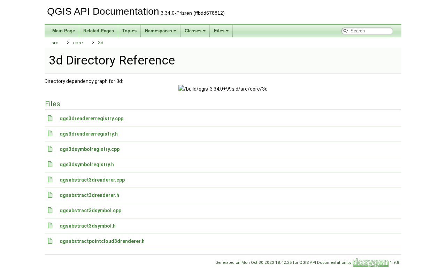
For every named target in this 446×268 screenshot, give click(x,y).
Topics (129, 30)
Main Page (63, 30)
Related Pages (98, 30)
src (55, 42)
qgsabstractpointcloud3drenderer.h (102, 241)
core (78, 42)
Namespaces (158, 30)
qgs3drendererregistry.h (89, 134)
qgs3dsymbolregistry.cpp (90, 149)
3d (100, 42)
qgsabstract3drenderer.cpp (92, 180)
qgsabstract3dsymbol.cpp (90, 210)
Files (219, 30)
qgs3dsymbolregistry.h (87, 164)
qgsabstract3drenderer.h (89, 195)
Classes (193, 30)
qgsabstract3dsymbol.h (88, 226)
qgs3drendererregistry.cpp (91, 118)
